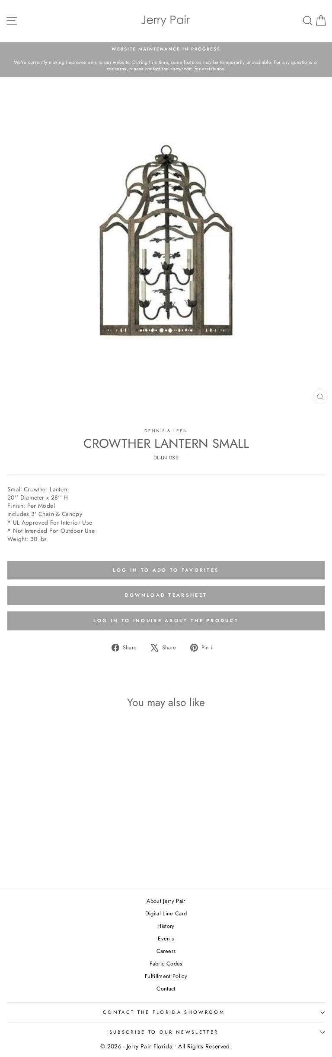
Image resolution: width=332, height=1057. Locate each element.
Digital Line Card (166, 913)
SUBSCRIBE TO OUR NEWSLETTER (163, 1032)
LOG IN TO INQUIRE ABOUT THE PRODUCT (166, 620)
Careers (166, 951)
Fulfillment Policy (166, 976)
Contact (165, 988)
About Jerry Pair (166, 901)
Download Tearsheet (166, 595)
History (165, 926)
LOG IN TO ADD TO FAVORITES (166, 569)
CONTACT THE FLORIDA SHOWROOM (164, 1012)
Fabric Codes (166, 963)
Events (166, 938)
